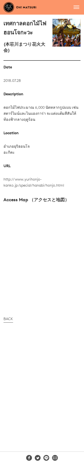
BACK (8, 319)
